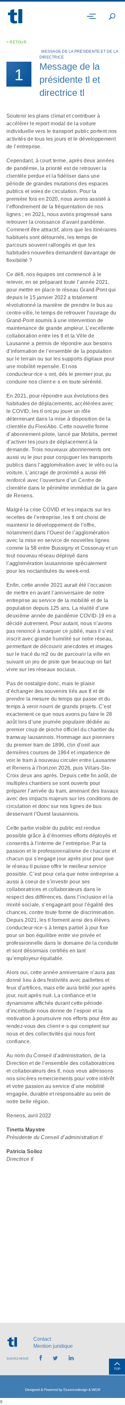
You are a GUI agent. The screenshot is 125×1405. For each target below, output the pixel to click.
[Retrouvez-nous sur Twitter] (55, 1358)
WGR (96, 1390)
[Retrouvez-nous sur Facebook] (40, 1359)
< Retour (16, 42)
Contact (42, 1339)
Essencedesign (75, 1390)
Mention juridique (53, 1346)
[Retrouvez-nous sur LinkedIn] (71, 1358)
